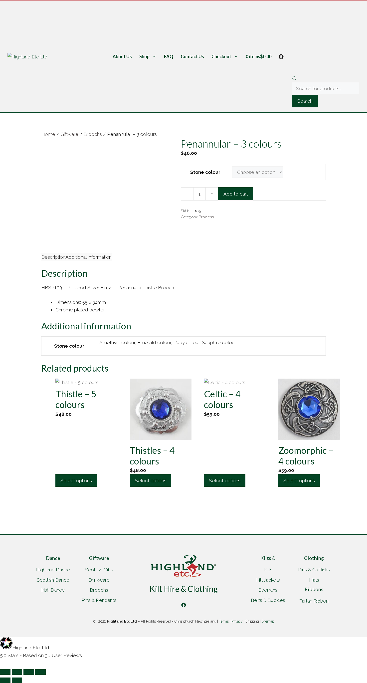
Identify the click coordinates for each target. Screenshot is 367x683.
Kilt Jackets (268, 580)
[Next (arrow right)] (17, 680)
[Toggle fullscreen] (17, 672)
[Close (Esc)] (40, 672)
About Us (122, 56)
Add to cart (235, 194)
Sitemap (268, 621)
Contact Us (192, 56)
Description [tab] (53, 257)
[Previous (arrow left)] (5, 680)
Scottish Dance (53, 580)
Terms (224, 621)
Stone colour (205, 172)
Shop (144, 56)
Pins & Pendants (99, 600)
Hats (314, 580)
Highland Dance (53, 569)
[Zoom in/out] (5, 672)
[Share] (28, 672)
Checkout (221, 56)
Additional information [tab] (88, 257)
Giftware (69, 134)
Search (305, 101)
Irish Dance (53, 590)
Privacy (237, 621)
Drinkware (99, 580)
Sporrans (267, 590)
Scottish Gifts (99, 569)
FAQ (168, 56)
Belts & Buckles (268, 600)
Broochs (93, 134)
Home (48, 134)
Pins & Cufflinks (314, 569)
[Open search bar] (326, 78)
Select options (76, 480)
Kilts (268, 569)
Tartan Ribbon (314, 601)
